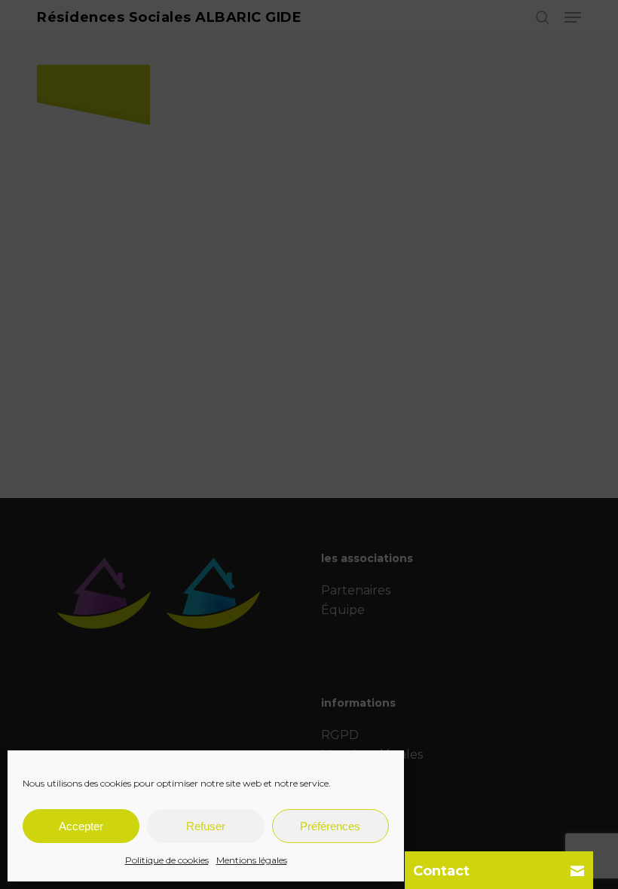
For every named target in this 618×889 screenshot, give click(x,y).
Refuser (205, 826)
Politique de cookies (167, 860)
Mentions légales (251, 860)
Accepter (81, 826)
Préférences (330, 826)
